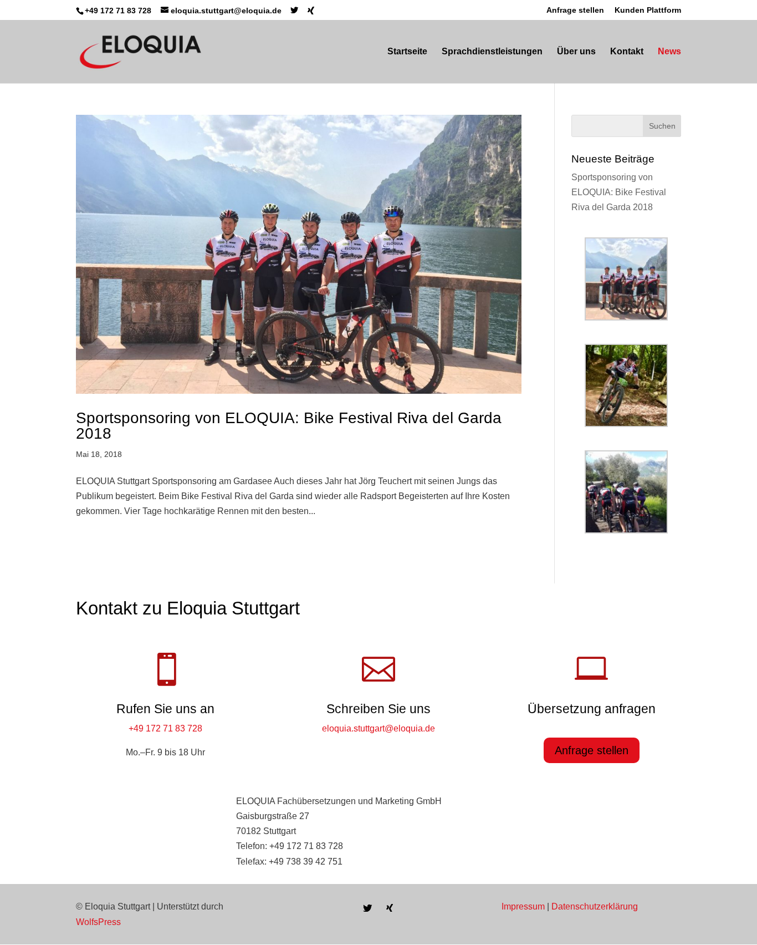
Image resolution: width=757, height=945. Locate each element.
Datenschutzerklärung (594, 906)
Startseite (407, 52)
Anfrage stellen (575, 10)
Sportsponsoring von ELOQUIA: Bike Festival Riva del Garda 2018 (289, 425)
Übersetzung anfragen (592, 709)
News (669, 52)
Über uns (576, 52)
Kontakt (626, 52)
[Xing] (311, 10)
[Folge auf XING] (389, 908)
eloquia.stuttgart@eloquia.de (378, 728)
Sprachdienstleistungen (492, 52)
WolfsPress (98, 922)
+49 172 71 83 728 (165, 728)
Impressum (523, 906)
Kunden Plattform (648, 10)
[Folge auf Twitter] (367, 908)
